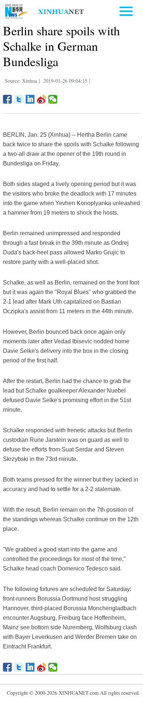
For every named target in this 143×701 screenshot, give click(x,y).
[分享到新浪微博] (41, 99)
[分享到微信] (53, 99)
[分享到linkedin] (30, 99)
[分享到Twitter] (18, 99)
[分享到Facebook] (7, 99)
